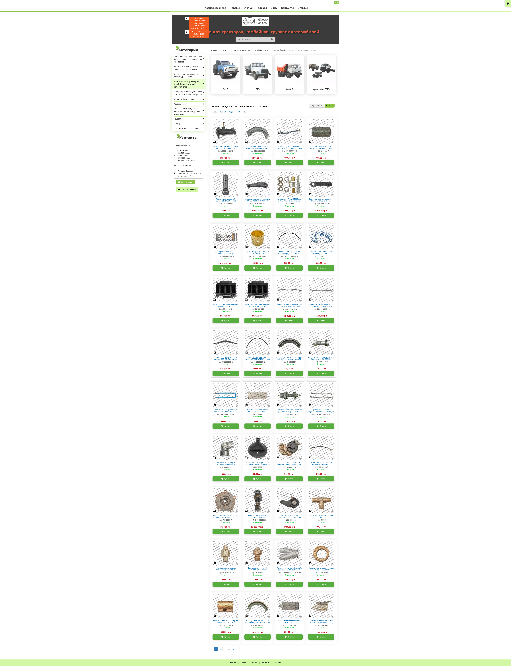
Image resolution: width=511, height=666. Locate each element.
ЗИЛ (239, 112)
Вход (337, 2)
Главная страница (214, 7)
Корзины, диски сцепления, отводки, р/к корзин (186, 75)
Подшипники (179, 119)
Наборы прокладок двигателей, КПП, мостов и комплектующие (188, 93)
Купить (226, 162)
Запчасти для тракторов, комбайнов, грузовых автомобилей (186, 84)
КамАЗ (223, 112)
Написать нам (186, 182)
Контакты (287, 7)
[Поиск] (272, 39)
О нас (274, 7)
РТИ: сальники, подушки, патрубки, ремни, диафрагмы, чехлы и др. (187, 111)
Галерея (261, 7)
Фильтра (178, 123)
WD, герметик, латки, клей (186, 128)
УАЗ (246, 112)
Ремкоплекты (180, 104)
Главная (232, 662)
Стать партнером (188, 189)
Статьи (248, 7)
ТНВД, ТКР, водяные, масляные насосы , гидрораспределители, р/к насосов (188, 59)
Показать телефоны (198, 28)
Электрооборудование (184, 99)
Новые (329, 105)
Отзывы (303, 7)
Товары (235, 7)
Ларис (231, 112)
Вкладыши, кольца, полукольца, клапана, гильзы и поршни (188, 67)
